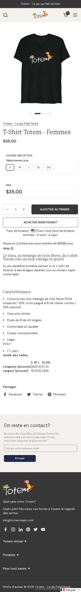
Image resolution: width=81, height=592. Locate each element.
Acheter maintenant (40, 222)
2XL (49, 167)
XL (38, 167)
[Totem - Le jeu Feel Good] (40, 15)
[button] (5, 15)
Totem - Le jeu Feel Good (20, 124)
